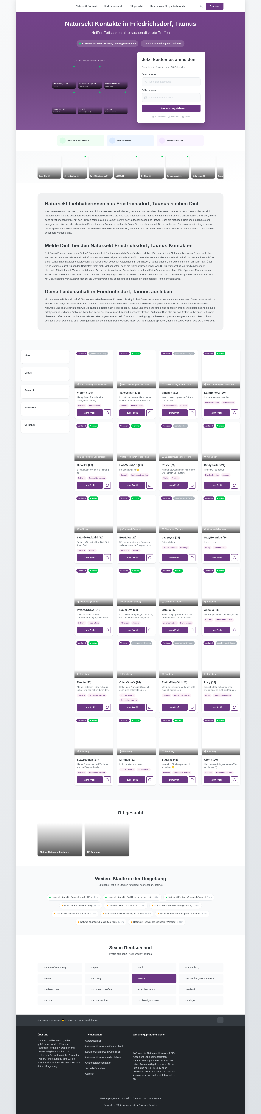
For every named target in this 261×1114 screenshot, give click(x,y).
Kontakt (126, 1098)
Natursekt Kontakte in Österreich (103, 1051)
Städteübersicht (93, 1040)
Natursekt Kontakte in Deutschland (104, 1046)
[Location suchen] (201, 6)
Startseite (42, 1020)
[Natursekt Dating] (52, 6)
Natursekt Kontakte (87, 6)
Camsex (89, 1073)
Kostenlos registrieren (173, 108)
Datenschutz (139, 1098)
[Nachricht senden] (107, 412)
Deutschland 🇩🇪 (56, 1020)
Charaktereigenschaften (98, 1062)
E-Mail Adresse (149, 90)
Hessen (70, 1020)
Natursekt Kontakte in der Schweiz (104, 1057)
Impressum (155, 1098)
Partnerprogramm (109, 1098)
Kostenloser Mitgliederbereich (167, 6)
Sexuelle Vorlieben (95, 1068)
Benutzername (149, 74)
